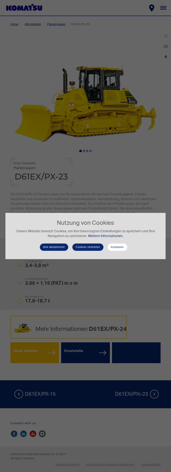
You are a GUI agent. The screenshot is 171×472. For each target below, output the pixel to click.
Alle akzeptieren (54, 247)
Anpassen (117, 247)
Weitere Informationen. (105, 236)
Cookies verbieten (88, 247)
